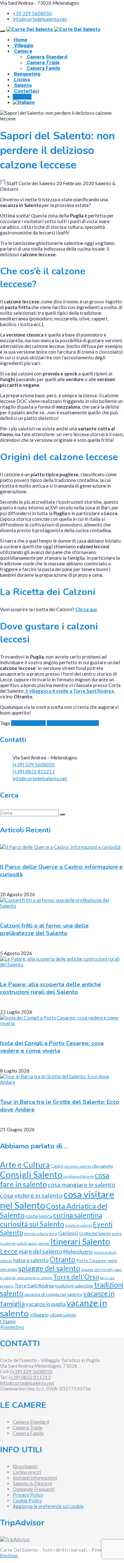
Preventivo (12, 1327)
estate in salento (78, 1225)
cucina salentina (77, 1215)
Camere (22, 51)
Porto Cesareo (91, 1260)
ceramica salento (77, 1166)
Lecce (9, 1251)
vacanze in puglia (45, 1304)
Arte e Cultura (25, 1164)
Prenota (22, 97)
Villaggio (23, 45)
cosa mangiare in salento (73, 723)
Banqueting (26, 74)
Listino (21, 79)
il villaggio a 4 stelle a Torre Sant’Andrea (69, 691)
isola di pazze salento (33, 1243)
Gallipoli (68, 1233)
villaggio (39, 1314)
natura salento (31, 1260)
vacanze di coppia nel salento (53, 1294)
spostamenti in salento (34, 1278)
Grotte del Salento (95, 1233)
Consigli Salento (28, 723)
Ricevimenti (25, 1466)
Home (20, 40)
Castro (57, 1166)
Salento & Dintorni (32, 1483)
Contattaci (26, 91)
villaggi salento (63, 1314)
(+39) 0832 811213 (34, 771)
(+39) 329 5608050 (34, 764)
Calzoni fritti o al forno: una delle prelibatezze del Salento (44, 929)
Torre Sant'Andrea (34, 1285)
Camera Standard (46, 57)
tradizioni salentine (74, 1285)
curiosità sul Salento (32, 1223)
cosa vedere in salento (31, 1195)
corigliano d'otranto (79, 1176)
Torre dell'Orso (76, 1276)
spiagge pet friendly (97, 1270)
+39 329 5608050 (32, 13)
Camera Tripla (42, 62)
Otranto (62, 1259)
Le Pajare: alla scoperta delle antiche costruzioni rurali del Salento (50, 988)
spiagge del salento (49, 1268)
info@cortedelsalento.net (40, 19)
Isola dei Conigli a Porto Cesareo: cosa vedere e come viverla (52, 1047)
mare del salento (40, 1251)
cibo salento (102, 1166)
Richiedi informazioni (35, 1478)
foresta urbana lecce (40, 1234)
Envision (9, 1555)
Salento (22, 85)
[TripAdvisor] (15, 1539)
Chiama (8, 1321)
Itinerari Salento (80, 1242)
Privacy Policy (28, 1495)
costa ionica (38, 1216)
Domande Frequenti (34, 1489)
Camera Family (42, 68)
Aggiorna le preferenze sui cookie (48, 1506)
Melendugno (78, 1251)
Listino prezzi (27, 1472)
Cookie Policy (27, 1500)
